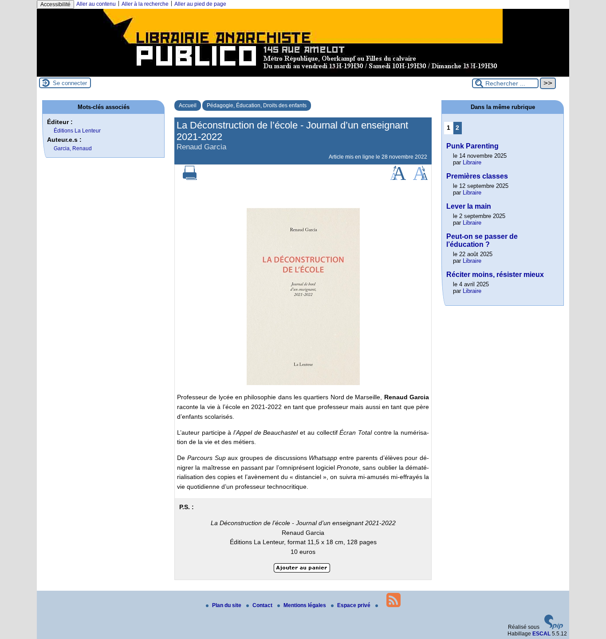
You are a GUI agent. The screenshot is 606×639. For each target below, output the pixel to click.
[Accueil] (303, 73)
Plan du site (227, 605)
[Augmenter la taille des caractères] (398, 178)
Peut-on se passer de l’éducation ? (482, 240)
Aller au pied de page (200, 4)
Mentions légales (305, 605)
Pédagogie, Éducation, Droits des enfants (257, 105)
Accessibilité (55, 4)
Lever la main (468, 206)
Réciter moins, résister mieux (495, 274)
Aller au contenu (96, 4)
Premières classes (477, 176)
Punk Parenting (472, 146)
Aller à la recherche (145, 4)
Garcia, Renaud (73, 148)
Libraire (472, 162)
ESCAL (541, 634)
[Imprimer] (190, 178)
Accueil (188, 105)
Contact (263, 605)
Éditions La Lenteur (77, 131)
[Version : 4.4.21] (554, 627)
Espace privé (354, 605)
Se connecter (70, 83)
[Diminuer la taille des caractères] (420, 178)
